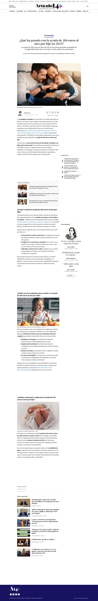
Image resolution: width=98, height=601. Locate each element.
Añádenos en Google (54, 115)
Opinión (78, 11)
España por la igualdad (60, 11)
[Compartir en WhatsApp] (55, 112)
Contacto (19, 598)
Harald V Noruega (71, 1)
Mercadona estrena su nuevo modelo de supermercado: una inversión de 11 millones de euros (43, 201)
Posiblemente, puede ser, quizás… (70, 171)
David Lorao (27, 113)
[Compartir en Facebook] (47, 112)
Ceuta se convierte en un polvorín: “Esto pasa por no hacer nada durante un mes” (71, 167)
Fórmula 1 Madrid (84, 1)
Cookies (33, 598)
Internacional (32, 11)
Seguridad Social (21, 489)
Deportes (48, 11)
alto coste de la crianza (36, 133)
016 (25, 11)
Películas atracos (62, 1)
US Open (37, 1)
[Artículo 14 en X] (11, 594)
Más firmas (70, 275)
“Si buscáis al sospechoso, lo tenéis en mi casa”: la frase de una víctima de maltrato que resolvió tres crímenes (71, 161)
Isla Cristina (42, 1)
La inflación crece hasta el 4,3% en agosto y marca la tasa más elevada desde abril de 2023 (43, 194)
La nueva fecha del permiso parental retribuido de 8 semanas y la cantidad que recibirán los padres (49, 53)
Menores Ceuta (15, 1)
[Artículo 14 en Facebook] (16, 594)
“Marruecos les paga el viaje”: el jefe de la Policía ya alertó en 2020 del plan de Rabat (72, 176)
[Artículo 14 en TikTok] (19, 594)
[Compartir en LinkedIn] (52, 112)
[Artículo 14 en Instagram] (13, 594)
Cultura (41, 11)
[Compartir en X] (50, 112)
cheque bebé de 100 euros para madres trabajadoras (34, 222)
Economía (20, 11)
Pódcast (85, 11)
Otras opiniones (65, 224)
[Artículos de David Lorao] (20, 114)
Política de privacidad (26, 598)
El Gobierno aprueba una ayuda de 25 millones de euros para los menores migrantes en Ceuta (43, 187)
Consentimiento (38, 598)
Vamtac (77, 1)
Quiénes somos (13, 598)
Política (12, 11)
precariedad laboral (31, 131)
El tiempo (56, 1)
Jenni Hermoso (31, 1)
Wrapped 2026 (49, 1)
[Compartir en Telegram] (58, 112)
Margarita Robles (23, 1)
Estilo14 (72, 11)
